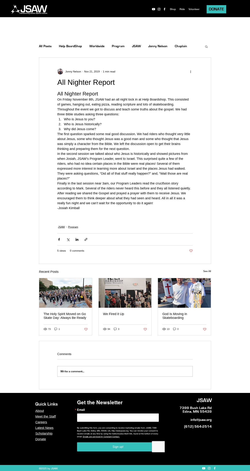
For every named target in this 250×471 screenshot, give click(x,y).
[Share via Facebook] (59, 239)
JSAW (136, 46)
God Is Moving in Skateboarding (174, 316)
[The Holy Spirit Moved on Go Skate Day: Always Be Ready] (65, 293)
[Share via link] (86, 239)
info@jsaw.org (201, 420)
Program (118, 46)
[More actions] (190, 71)
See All (207, 271)
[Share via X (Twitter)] (68, 239)
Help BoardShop (70, 46)
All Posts (45, 46)
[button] (206, 46)
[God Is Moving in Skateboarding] (184, 293)
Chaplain (181, 46)
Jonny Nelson (157, 46)
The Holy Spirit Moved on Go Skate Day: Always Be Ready (65, 316)
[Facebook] (164, 9)
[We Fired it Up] (125, 293)
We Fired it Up (113, 314)
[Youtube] (153, 9)
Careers (41, 422)
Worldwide (97, 46)
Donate (40, 439)
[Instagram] (159, 9)
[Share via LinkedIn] (77, 239)
